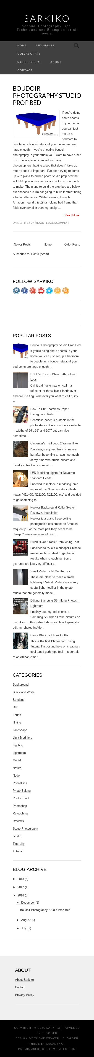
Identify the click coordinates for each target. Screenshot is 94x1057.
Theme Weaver (46, 1038)
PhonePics (20, 783)
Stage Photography (25, 828)
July (24, 928)
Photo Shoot (21, 798)
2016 (21, 895)
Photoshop (20, 806)
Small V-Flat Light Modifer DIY (50, 571)
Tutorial (18, 851)
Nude (16, 775)
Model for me (29, 61)
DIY (15, 707)
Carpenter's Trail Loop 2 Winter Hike (54, 443)
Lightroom (19, 753)
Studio (17, 836)
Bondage (18, 699)
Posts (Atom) (40, 254)
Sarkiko (47, 18)
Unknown (37, 222)
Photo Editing (22, 790)
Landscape (20, 730)
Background (21, 684)
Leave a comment (57, 222)
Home (22, 45)
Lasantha (54, 1043)
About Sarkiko (24, 979)
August (26, 920)
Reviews (18, 821)
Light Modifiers (22, 737)
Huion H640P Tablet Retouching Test (54, 542)
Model (17, 760)
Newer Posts (22, 244)
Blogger (49, 1033)
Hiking (17, 722)
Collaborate (28, 53)
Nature (17, 768)
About (56, 61)
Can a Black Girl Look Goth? (49, 635)
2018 (21, 879)
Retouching (20, 813)
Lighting (18, 745)
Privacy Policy (24, 995)
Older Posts (72, 244)
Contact (25, 70)
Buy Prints (45, 45)
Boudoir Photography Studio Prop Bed (47, 95)
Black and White (23, 692)
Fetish (17, 715)
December (28, 902)
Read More (72, 215)
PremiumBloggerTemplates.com (47, 1049)
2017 (21, 887)
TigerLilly (19, 843)
